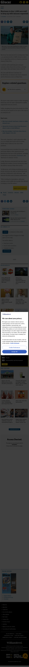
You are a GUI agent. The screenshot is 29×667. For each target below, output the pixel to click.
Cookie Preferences (14, 347)
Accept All (14, 351)
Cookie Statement (14, 343)
